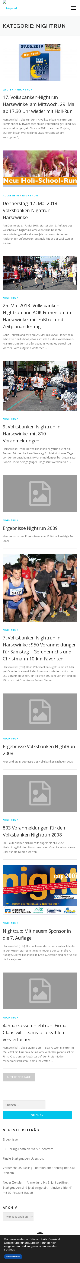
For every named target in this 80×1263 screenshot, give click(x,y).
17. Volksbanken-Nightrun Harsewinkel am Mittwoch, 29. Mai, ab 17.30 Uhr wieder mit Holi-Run (40, 104)
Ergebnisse (10, 1139)
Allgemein (11, 195)
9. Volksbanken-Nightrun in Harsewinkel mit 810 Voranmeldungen (31, 433)
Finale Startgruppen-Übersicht (23, 1158)
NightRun (25, 89)
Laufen (8, 89)
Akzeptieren (13, 1256)
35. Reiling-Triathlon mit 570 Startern (28, 1149)
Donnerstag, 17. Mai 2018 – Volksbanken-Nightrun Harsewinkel (32, 210)
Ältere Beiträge (19, 1077)
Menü (73, 8)
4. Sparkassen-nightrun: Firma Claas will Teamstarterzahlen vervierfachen (35, 1032)
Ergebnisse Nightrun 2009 (30, 528)
